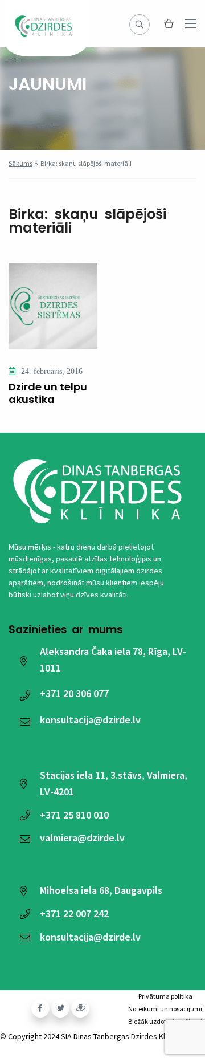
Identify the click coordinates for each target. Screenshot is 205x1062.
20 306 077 (74, 693)
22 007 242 (74, 913)
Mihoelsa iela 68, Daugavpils (101, 890)
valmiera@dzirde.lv (82, 837)
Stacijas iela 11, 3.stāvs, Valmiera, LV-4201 (113, 783)
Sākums (20, 163)
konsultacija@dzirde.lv (90, 719)
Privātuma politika (165, 996)
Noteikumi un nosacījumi (165, 1008)
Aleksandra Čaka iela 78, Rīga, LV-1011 (113, 659)
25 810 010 (74, 814)
